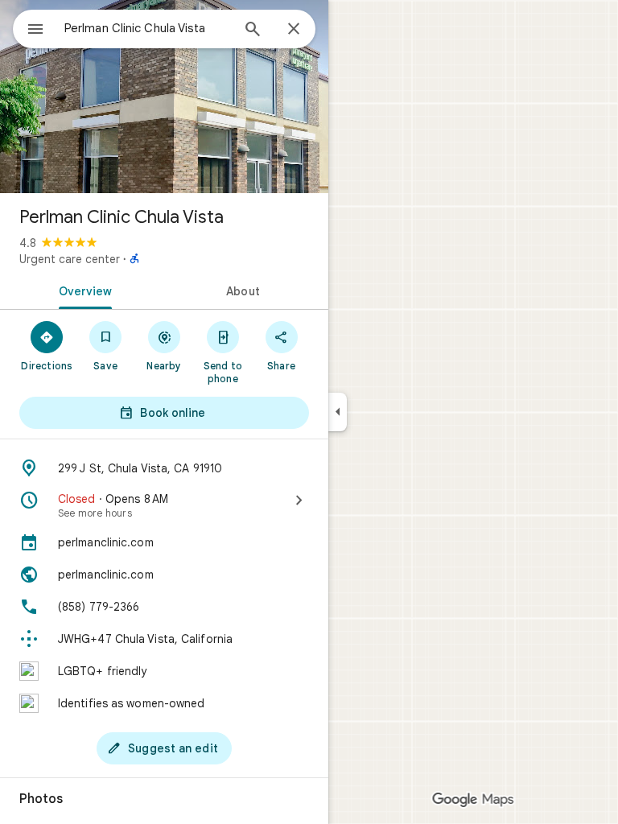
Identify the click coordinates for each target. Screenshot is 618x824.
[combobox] (147, 28)
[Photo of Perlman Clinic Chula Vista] (164, 96)
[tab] (82, 289)
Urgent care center (69, 259)
